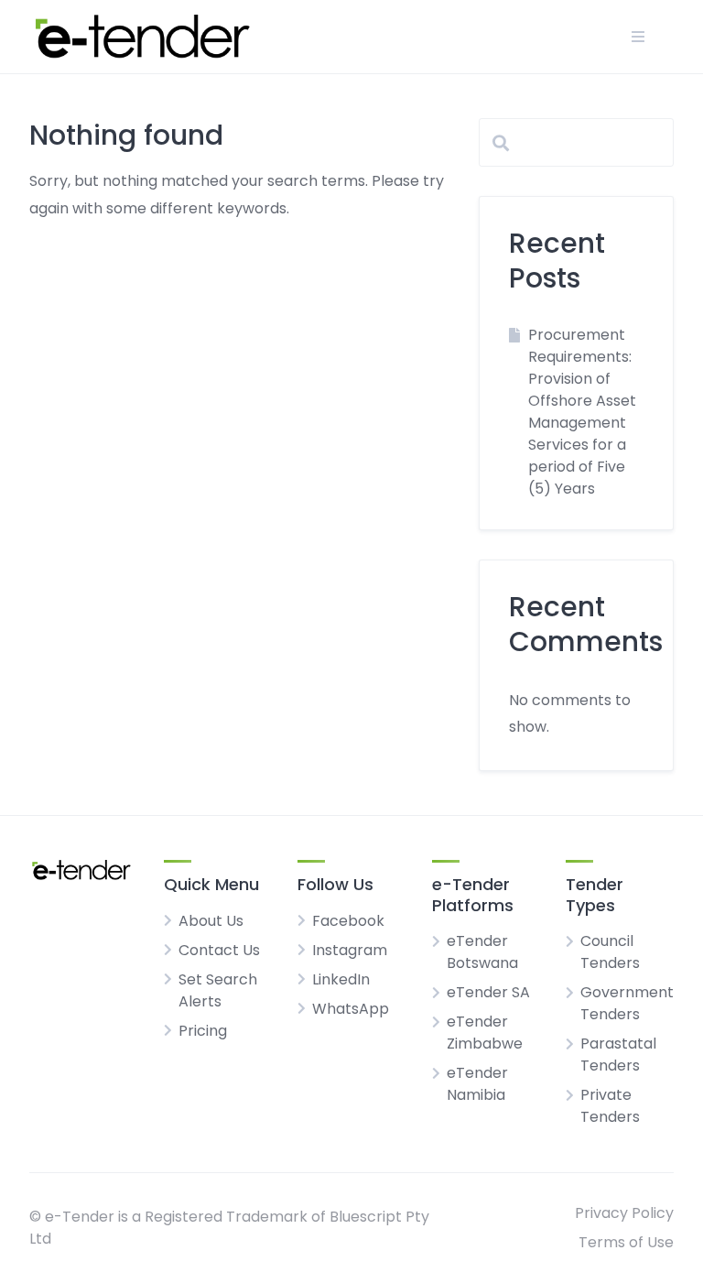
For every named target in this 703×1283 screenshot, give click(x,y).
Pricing (202, 1030)
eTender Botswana (482, 951)
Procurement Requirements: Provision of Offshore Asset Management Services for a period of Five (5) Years (582, 411)
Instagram (349, 950)
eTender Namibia (477, 1083)
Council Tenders (610, 951)
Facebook (348, 920)
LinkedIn (341, 979)
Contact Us (219, 950)
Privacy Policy (624, 1212)
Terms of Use (626, 1242)
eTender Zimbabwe (485, 1032)
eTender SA (488, 992)
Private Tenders (610, 1105)
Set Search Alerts (217, 990)
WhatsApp (350, 1008)
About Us (210, 920)
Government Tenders (627, 1003)
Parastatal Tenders (618, 1054)
